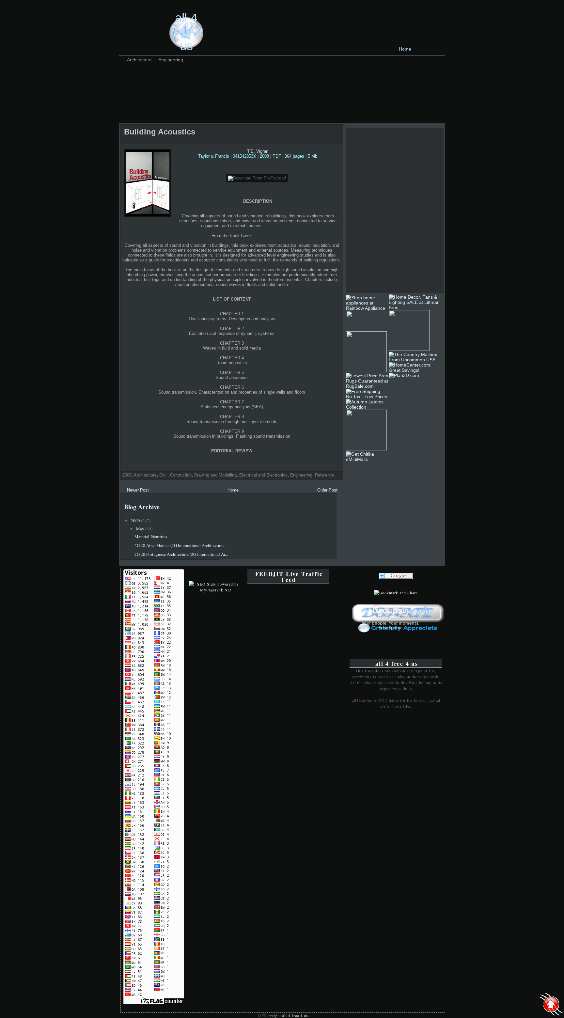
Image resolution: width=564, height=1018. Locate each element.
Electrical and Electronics (263, 475)
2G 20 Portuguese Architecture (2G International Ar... (181, 554)
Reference (324, 475)
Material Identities (150, 537)
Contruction (181, 475)
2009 (136, 521)
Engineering (170, 59)
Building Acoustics (159, 131)
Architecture (139, 59)
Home (405, 49)
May (140, 529)
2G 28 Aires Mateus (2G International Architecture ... (180, 545)
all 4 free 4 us (186, 32)
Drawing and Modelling (215, 475)
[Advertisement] (241, 80)
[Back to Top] (551, 1004)
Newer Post (138, 490)
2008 (127, 475)
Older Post (327, 490)
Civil (163, 475)
